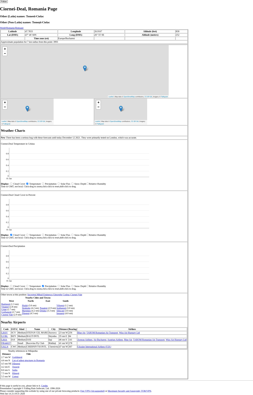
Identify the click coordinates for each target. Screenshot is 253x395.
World (3, 28)
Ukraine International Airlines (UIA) (94, 346)
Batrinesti (5, 304)
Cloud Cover (19, 184)
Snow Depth (80, 184)
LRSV (5, 332)
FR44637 (6, 343)
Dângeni (16, 363)
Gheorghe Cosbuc (61, 294)
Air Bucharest (99, 339)
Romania (10, 28)
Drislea (43, 310)
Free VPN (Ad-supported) (92, 391)
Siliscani (60, 310)
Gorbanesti (6, 312)
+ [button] (5, 49)
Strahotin (26, 308)
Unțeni (15, 376)
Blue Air (81, 332)
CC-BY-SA (148, 96)
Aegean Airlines (84, 339)
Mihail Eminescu (44, 294)
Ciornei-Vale (76, 294)
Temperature (35, 184)
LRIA (4, 339)
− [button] (5, 53)
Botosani (19, 28)
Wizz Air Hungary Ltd (129, 332)
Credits (44, 385)
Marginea (26, 310)
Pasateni (43, 308)
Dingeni (25, 313)
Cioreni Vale (7, 314)
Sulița (14, 370)
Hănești (15, 373)
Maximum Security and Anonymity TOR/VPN (129, 391)
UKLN (5, 346)
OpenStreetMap (129, 96)
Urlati (4, 309)
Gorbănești (17, 357)
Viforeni (60, 305)
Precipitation (51, 184)
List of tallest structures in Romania (28, 360)
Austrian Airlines (115, 339)
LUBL (5, 336)
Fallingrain (164, 96)
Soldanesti (61, 308)
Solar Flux (65, 184)
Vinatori (5, 307)
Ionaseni (60, 313)
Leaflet (111, 96)
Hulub (25, 305)
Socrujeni (31, 294)
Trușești (15, 367)
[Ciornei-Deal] (85, 68)
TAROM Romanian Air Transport (102, 332)
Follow (4, 1)
